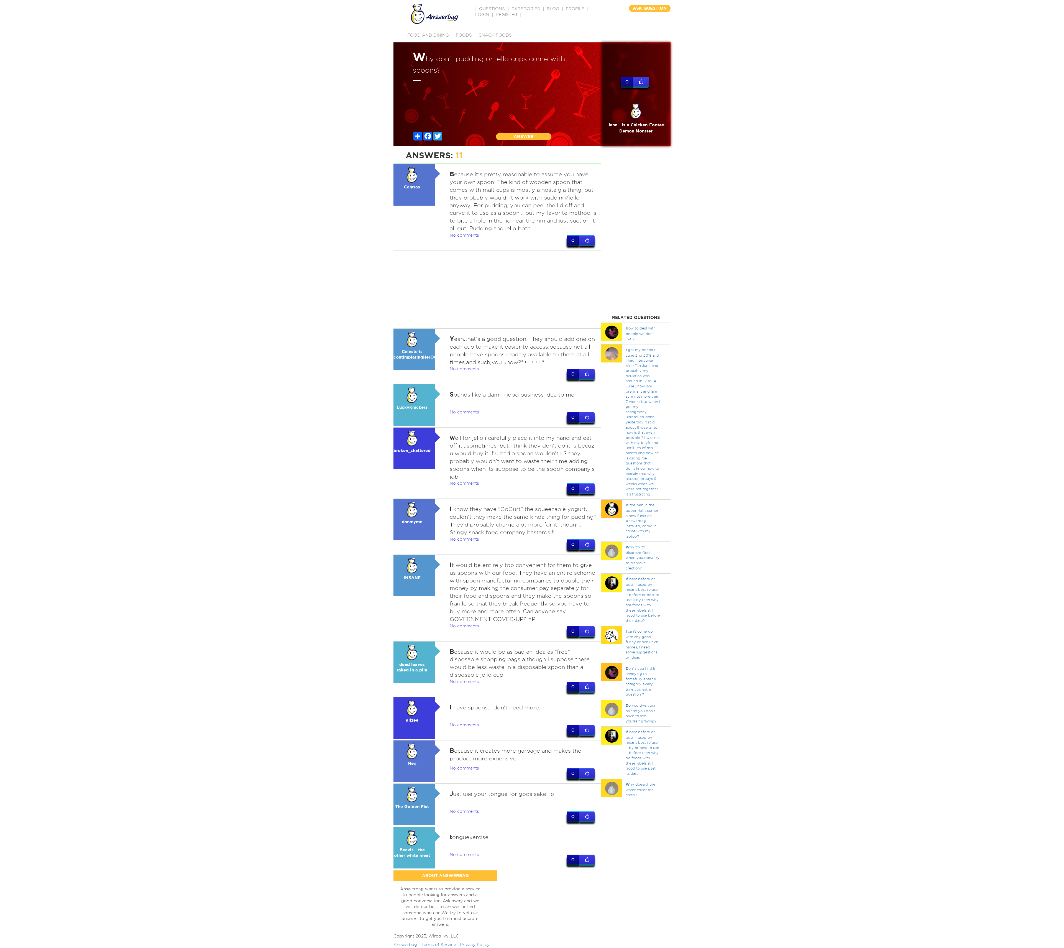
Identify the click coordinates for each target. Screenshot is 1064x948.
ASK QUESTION (650, 8)
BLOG (553, 9)
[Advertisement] (497, 289)
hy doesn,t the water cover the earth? (640, 789)
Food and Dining (428, 35)
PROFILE (575, 9)
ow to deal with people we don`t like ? (641, 333)
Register (506, 14)
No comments (464, 235)
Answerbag (405, 944)
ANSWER (524, 136)
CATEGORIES (525, 9)
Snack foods (495, 35)
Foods (464, 35)
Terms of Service (438, 944)
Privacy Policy (475, 944)
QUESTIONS (492, 9)
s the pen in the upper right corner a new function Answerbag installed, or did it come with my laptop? (642, 520)
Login (482, 14)
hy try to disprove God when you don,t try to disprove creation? (642, 557)
